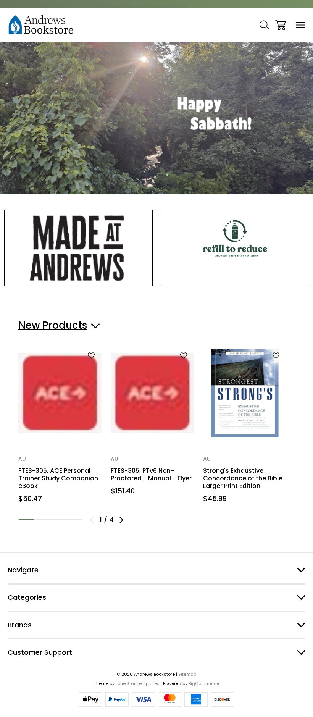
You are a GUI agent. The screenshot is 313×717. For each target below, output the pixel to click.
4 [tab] (74, 519)
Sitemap (187, 674)
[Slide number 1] (156, 118)
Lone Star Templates (138, 683)
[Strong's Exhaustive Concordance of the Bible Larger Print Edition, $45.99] (244, 393)
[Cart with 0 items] (280, 25)
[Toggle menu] (300, 25)
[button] (78, 248)
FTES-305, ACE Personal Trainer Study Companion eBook (58, 478)
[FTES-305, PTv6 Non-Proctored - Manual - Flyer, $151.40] (152, 393)
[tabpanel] (60, 429)
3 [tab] (58, 519)
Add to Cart (60, 421)
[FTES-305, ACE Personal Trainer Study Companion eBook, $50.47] (60, 393)
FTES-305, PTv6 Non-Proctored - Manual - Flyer (151, 474)
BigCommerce (204, 683)
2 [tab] (42, 519)
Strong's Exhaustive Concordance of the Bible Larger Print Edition (242, 478)
